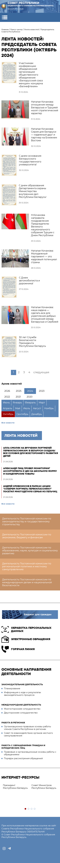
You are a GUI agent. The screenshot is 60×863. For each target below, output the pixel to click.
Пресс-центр (16, 29)
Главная (5, 29)
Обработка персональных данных (31, 629)
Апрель (7, 408)
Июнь (6, 402)
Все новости (7, 422)
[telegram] (9, 848)
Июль (26, 408)
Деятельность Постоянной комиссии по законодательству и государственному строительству (26, 521)
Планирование (12, 688)
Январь (17, 402)
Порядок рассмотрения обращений (23, 758)
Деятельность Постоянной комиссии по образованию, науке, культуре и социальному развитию (30, 550)
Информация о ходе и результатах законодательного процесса (22, 693)
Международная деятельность (21, 704)
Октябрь (8, 414)
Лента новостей (31, 29)
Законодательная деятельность (22, 684)
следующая (41, 372)
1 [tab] (25, 809)
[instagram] (4, 848)
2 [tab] (28, 809)
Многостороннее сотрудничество (22, 709)
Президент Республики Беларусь (15, 786)
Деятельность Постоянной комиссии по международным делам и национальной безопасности (27, 582)
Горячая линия (23, 649)
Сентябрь (22, 414)
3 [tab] (31, 809)
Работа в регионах (13, 722)
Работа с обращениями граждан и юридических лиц (23, 746)
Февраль (30, 402)
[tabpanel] (15, 787)
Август (37, 408)
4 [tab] (35, 809)
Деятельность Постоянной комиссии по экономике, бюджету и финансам (26, 536)
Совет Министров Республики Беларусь (43, 786)
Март (42, 402)
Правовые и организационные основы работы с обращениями (30, 753)
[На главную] (3, 6)
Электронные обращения (30, 639)
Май (17, 408)
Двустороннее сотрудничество (21, 712)
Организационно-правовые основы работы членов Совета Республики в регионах (27, 727)
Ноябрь (49, 408)
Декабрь (36, 414)
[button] (4, 17)
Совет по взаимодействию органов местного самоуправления (28, 734)
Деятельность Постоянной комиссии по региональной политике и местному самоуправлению (26, 566)
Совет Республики (31, 4)
